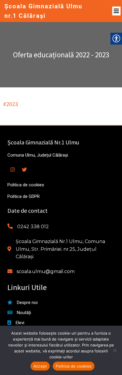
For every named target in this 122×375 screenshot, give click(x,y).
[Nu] (115, 350)
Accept (40, 366)
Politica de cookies (74, 366)
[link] (46, 11)
